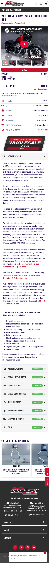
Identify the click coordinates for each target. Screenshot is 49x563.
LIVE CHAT (47, 481)
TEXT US (47, 472)
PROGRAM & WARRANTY (24, 410)
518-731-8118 (40, 511)
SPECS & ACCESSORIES (24, 393)
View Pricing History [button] (40, 89)
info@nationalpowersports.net (24, 498)
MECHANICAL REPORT (24, 368)
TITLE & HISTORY (24, 402)
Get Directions (13, 515)
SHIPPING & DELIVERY (24, 418)
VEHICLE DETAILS (14, 156)
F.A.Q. (24, 427)
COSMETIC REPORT (24, 385)
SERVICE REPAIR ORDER (24, 377)
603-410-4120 (43, 130)
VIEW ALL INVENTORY (13, 10)
